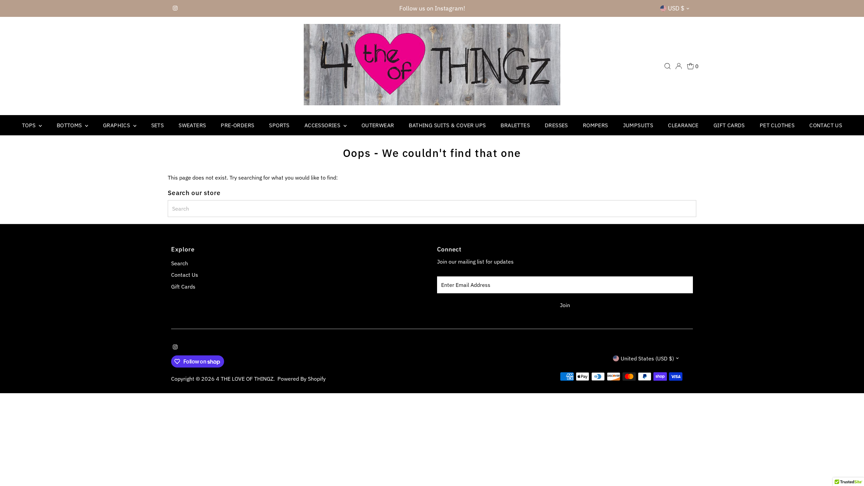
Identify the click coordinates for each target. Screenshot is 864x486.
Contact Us (825, 125)
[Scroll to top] (850, 467)
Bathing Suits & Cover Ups (447, 125)
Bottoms (70, 125)
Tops (29, 125)
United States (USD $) (647, 358)
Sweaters (192, 125)
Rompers (595, 125)
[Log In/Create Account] (679, 66)
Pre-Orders (237, 125)
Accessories (323, 125)
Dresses (556, 125)
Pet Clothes (777, 125)
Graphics (117, 125)
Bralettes (515, 125)
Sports (279, 125)
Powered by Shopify (301, 378)
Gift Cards (729, 125)
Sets (157, 125)
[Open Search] (668, 66)
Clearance (683, 125)
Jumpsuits (638, 125)
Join (565, 305)
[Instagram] (175, 8)
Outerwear (377, 125)
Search (179, 263)
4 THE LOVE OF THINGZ (244, 378)
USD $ (676, 8)
